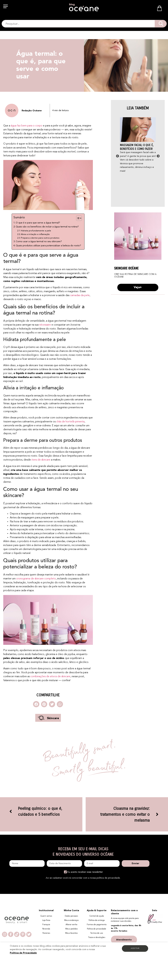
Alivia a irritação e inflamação (35, 234)
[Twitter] (29, 934)
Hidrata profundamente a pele (36, 231)
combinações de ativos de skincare (50, 676)
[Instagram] (4, 934)
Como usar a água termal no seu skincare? (39, 241)
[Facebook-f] (10, 934)
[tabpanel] (138, 145)
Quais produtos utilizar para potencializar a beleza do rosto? (48, 245)
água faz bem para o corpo (26, 125)
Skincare (53, 718)
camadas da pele (80, 295)
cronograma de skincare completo (36, 578)
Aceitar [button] (135, 948)
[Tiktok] (16, 934)
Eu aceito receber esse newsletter (85, 872)
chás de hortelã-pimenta (70, 421)
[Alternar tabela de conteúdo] (77, 218)
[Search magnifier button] (161, 23)
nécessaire (45, 325)
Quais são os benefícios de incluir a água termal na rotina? (47, 227)
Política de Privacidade (23, 953)
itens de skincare (41, 460)
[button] (6, 7)
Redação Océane (32, 110)
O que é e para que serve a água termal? (38, 223)
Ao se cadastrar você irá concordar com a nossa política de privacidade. (83, 878)
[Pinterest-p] (22, 934)
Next (158, 156)
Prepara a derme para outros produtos (40, 238)
